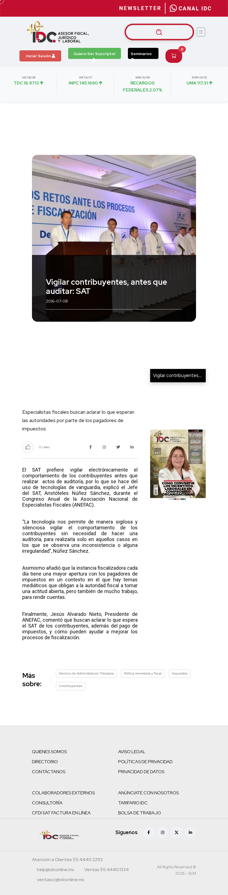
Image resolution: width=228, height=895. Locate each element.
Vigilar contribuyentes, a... (179, 375)
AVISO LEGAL (131, 752)
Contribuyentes (70, 686)
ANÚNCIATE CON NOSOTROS (148, 793)
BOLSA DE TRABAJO (139, 813)
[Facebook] (148, 832)
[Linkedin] (190, 832)
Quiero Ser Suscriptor (94, 53)
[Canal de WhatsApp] (190, 8)
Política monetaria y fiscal (143, 673)
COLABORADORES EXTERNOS (63, 793)
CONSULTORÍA (47, 803)
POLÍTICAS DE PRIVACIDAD (145, 762)
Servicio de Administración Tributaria (86, 673)
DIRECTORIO (45, 762)
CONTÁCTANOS (48, 772)
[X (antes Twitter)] (176, 832)
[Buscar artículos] (159, 32)
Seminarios (141, 53)
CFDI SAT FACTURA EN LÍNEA (61, 813)
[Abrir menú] (201, 32)
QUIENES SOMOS (49, 752)
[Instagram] (162, 832)
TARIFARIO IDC (133, 803)
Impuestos (179, 673)
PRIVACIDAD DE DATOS (141, 772)
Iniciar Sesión (39, 55)
